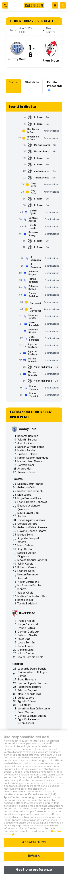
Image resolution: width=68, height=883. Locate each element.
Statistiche (32, 82)
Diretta (13, 82)
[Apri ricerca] (5, 5)
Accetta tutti (34, 842)
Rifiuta (34, 856)
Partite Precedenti (54, 86)
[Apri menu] (55, 5)
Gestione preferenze (34, 869)
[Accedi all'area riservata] (63, 5)
